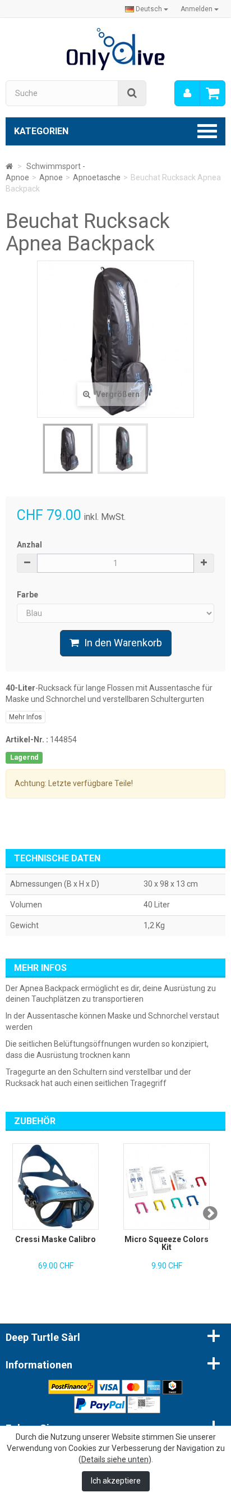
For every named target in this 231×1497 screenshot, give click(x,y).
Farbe (28, 594)
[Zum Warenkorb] (212, 93)
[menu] (187, 93)
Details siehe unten (115, 1459)
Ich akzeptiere (116, 1480)
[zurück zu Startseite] (9, 166)
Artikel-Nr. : (27, 739)
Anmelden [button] (197, 9)
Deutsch (149, 9)
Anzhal (29, 544)
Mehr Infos (25, 717)
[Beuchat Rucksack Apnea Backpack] (68, 448)
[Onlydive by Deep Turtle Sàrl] (116, 48)
